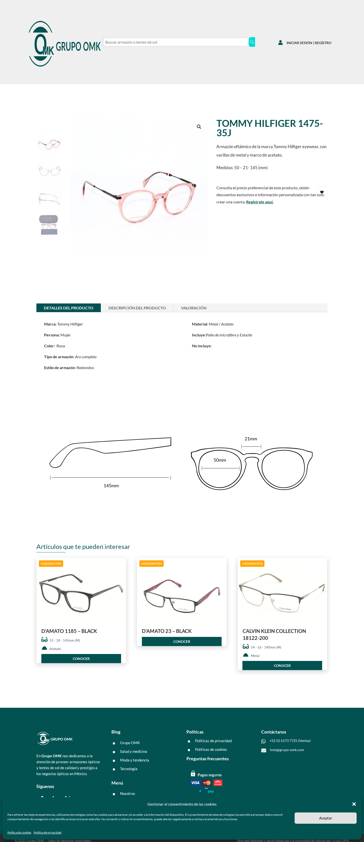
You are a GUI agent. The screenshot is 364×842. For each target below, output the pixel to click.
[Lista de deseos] (303, 89)
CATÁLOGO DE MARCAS (46, 90)
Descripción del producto (137, 307)
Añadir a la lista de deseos (120, 579)
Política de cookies (19, 832)
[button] (354, 804)
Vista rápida (120, 565)
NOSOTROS (85, 90)
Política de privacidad (47, 832)
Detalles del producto (68, 307)
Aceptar (325, 818)
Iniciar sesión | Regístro (308, 43)
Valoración (194, 307)
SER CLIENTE (115, 90)
